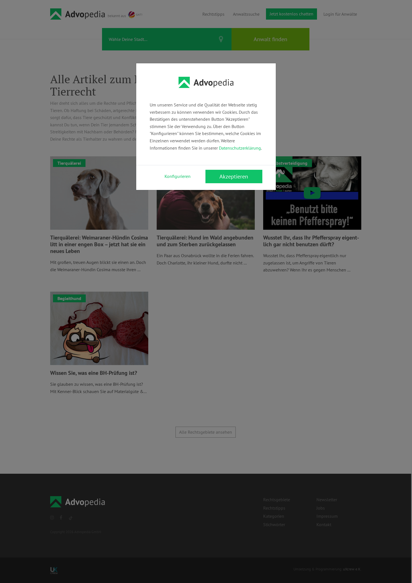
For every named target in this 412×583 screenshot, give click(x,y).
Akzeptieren (233, 176)
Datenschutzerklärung (240, 148)
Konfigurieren (178, 176)
